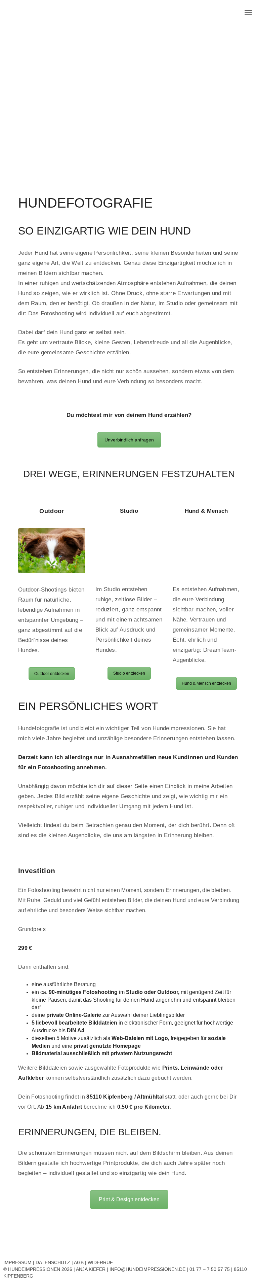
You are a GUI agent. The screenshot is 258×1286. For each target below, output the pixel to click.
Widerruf (100, 1262)
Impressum (17, 1262)
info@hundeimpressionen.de (147, 1269)
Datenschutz (53, 1262)
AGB (79, 1262)
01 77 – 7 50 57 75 (209, 1269)
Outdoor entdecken (51, 673)
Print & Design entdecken (129, 1199)
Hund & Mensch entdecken (206, 683)
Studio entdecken (129, 673)
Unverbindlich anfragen (129, 439)
